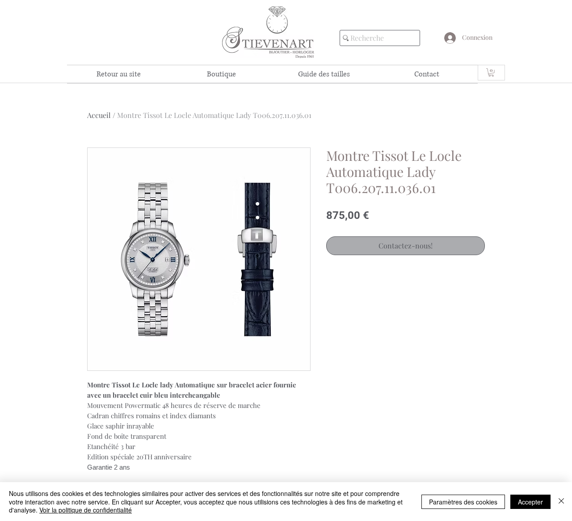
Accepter (530, 501)
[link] (491, 72)
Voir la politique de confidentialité (85, 509)
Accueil (99, 115)
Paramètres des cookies (463, 501)
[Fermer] (561, 501)
